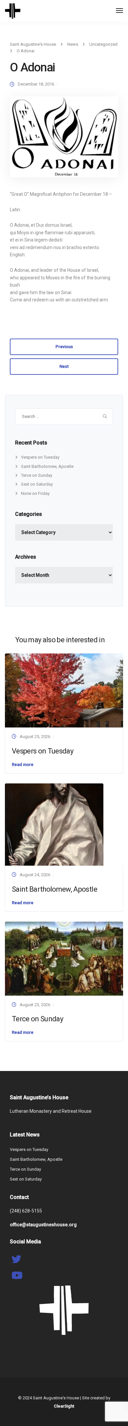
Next (64, 366)
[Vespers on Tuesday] (64, 690)
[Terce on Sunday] (64, 958)
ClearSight (64, 1406)
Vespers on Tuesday (40, 457)
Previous (64, 346)
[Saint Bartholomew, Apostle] (54, 824)
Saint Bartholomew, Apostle (47, 466)
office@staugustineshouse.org (43, 1224)
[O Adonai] (64, 139)
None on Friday (35, 493)
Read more (22, 764)
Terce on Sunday (36, 475)
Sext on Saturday (37, 484)
